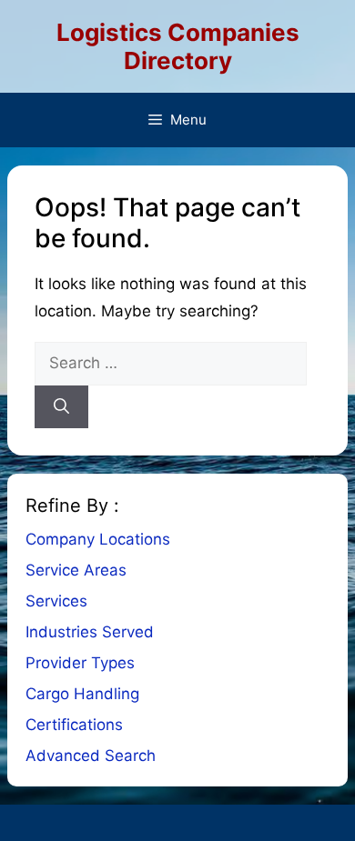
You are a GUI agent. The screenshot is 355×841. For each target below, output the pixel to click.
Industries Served (89, 632)
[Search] (61, 407)
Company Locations (97, 539)
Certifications (74, 725)
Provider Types (80, 663)
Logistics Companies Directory (177, 46)
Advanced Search (90, 755)
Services (56, 601)
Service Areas (76, 570)
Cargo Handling (82, 694)
